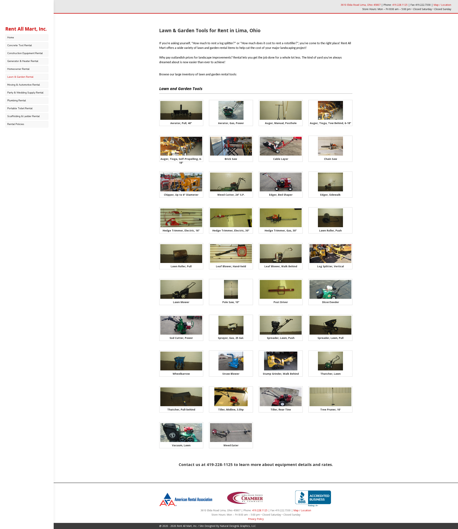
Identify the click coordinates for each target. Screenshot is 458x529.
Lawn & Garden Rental (20, 77)
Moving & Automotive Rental (23, 84)
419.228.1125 (400, 4)
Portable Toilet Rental (20, 108)
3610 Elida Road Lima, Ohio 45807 (361, 4)
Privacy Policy (256, 519)
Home (10, 37)
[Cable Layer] (281, 154)
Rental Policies (15, 124)
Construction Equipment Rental (25, 53)
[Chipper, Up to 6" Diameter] (181, 190)
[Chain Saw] (330, 154)
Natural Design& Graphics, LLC (238, 526)
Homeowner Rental (18, 69)
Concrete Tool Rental (19, 45)
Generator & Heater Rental (22, 61)
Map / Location (442, 4)
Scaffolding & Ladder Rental (23, 116)
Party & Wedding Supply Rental (25, 92)
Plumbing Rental (16, 100)
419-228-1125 (220, 464)
